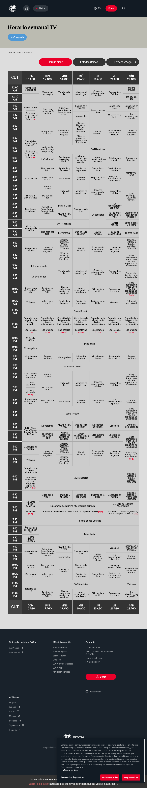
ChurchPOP (14, 652)
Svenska (13, 721)
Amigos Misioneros (61, 672)
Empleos (57, 660)
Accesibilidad (95, 692)
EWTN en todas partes (63, 664)
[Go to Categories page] (26, 8)
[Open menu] (134, 8)
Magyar (12, 716)
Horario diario (55, 61)
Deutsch (13, 730)
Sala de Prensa (59, 656)
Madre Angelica (60, 652)
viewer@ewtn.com (94, 658)
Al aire (42, 8)
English (12, 702)
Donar (111, 8)
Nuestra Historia (60, 648)
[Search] (124, 8)
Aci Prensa (14, 648)
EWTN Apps (58, 668)
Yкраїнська (14, 725)
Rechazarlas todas (110, 777)
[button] (97, 8)
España (12, 707)
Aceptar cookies (131, 777)
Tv (9, 53)
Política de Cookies (70, 770)
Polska (12, 711)
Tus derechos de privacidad (72, 777)
